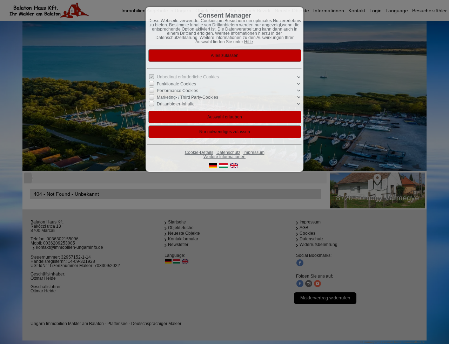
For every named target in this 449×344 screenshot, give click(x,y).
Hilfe (248, 41)
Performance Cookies (177, 90)
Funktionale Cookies (176, 84)
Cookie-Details (199, 152)
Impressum (253, 152)
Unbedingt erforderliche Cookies (188, 76)
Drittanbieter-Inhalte (176, 104)
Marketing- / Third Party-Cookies (187, 97)
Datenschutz (228, 152)
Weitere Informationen (224, 156)
